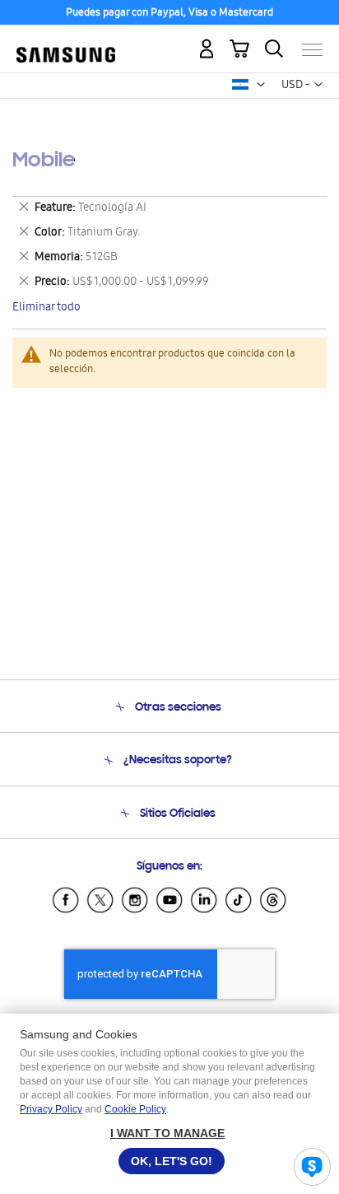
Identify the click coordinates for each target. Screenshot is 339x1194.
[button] (261, 85)
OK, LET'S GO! (171, 1161)
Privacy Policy (51, 1109)
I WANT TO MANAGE (167, 1133)
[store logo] (65, 42)
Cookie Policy (135, 1109)
